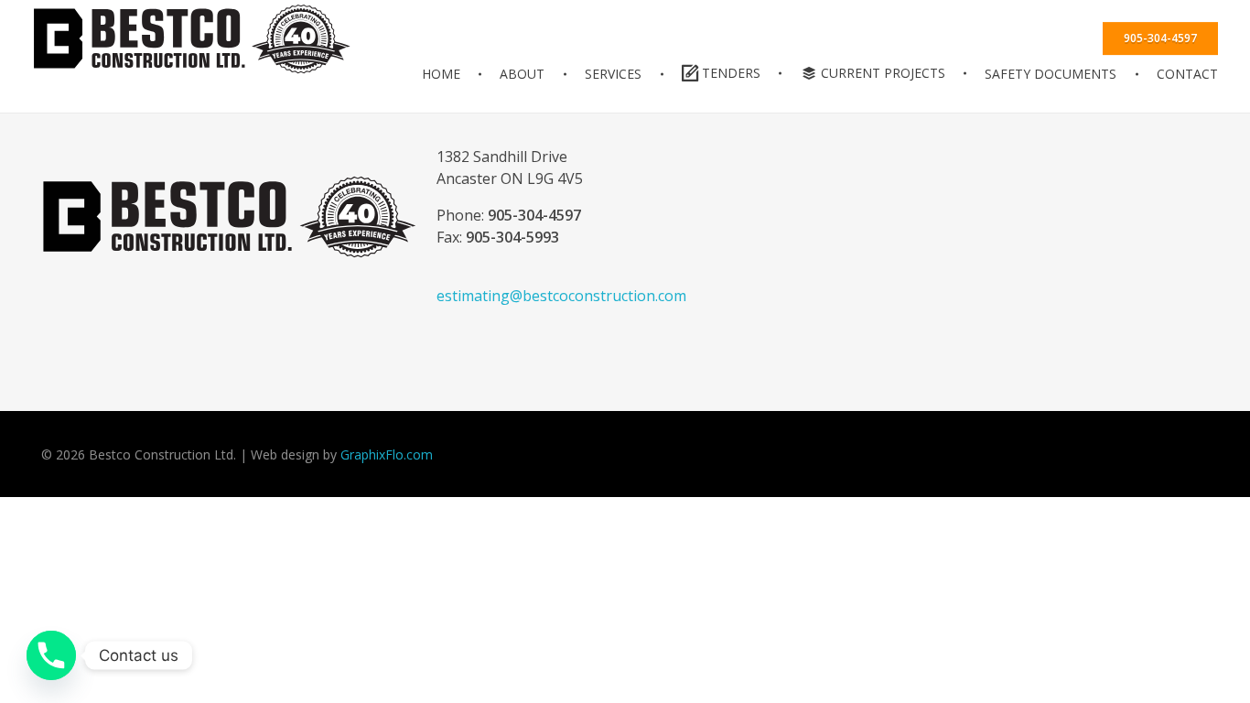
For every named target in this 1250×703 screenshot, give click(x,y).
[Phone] (51, 655)
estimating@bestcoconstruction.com (561, 296)
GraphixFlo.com (386, 454)
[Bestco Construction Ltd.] (229, 217)
